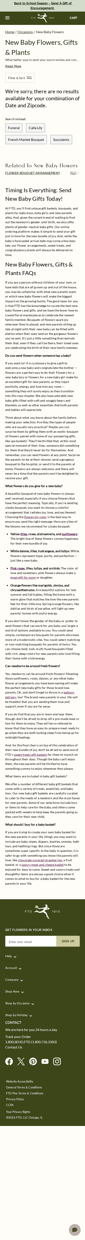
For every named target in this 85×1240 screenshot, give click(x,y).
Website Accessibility (19, 1081)
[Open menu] (7, 18)
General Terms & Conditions (24, 1087)
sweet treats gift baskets (30, 754)
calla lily (35, 128)
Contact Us (13, 1047)
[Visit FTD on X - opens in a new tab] (22, 1062)
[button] (7, 18)
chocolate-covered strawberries (40, 860)
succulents (61, 139)
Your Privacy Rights (18, 1112)
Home (9, 32)
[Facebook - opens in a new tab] (10, 1062)
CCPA (10, 1105)
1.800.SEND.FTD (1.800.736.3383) (31, 1042)
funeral (14, 128)
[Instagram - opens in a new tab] (58, 1062)
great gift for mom (23, 577)
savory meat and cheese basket (43, 864)
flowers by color (35, 517)
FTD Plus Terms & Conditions (24, 1093)
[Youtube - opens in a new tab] (46, 1062)
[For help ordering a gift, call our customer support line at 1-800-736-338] (42, 18)
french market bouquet (26, 139)
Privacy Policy (15, 1099)
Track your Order (18, 1036)
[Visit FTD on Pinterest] (34, 1062)
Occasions (25, 32)
